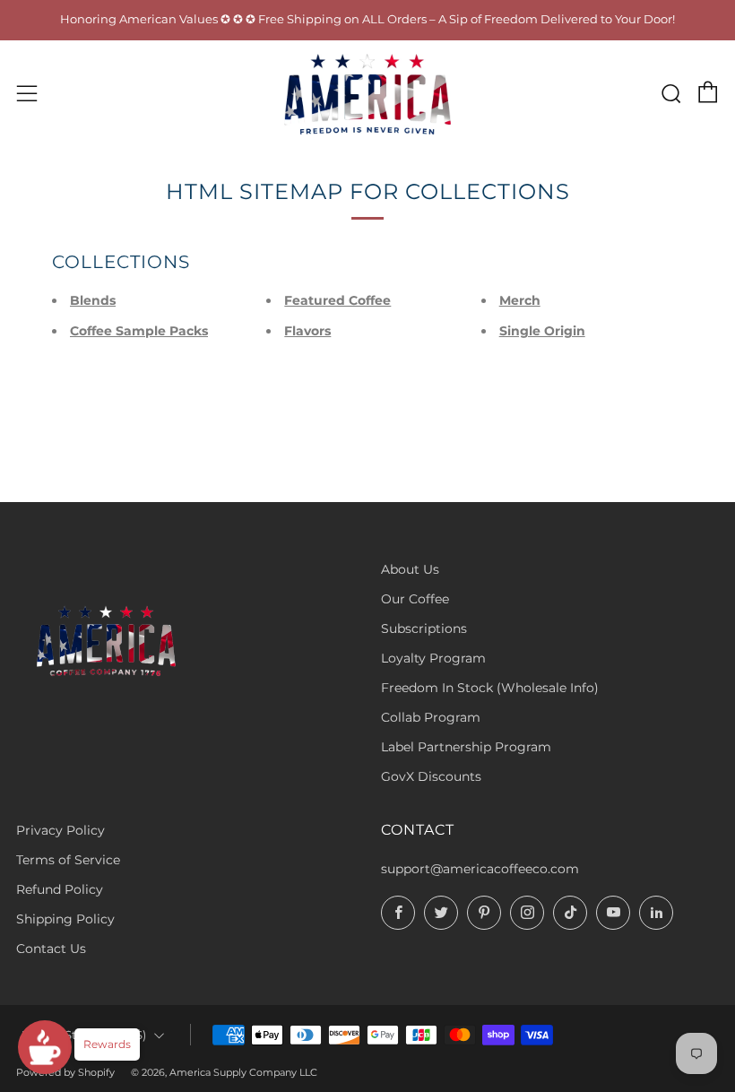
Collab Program (430, 717)
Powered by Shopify (65, 1072)
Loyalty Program (433, 658)
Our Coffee (415, 599)
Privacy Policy (60, 830)
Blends (93, 300)
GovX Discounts (431, 776)
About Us (410, 569)
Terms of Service (68, 860)
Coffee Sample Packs (139, 331)
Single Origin (542, 331)
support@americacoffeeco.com (480, 869)
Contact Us (51, 948)
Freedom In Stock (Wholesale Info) (490, 688)
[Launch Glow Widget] (45, 1047)
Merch (519, 300)
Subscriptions (424, 628)
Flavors (307, 331)
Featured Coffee (337, 300)
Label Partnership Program (466, 747)
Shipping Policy (65, 919)
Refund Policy (59, 889)
